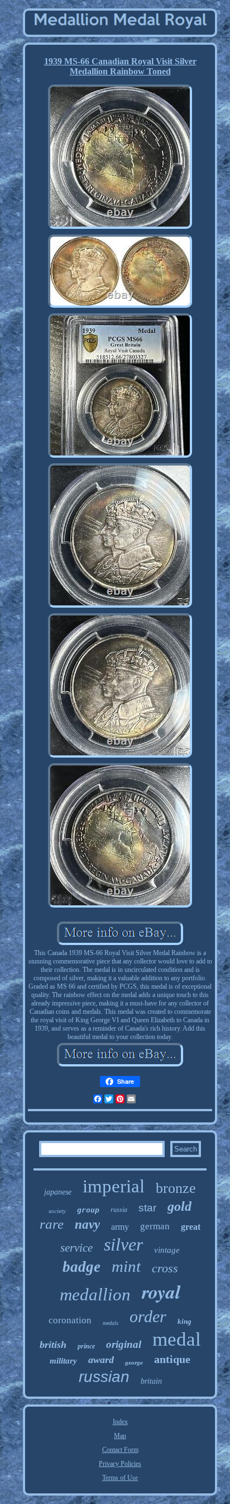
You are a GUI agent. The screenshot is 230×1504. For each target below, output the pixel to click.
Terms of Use (120, 1478)
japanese (57, 1192)
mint (126, 1266)
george (134, 1362)
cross (165, 1268)
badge (81, 1266)
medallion (95, 1294)
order (148, 1316)
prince (86, 1346)
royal (161, 1291)
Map (120, 1436)
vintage (167, 1250)
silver (123, 1244)
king (184, 1321)
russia (119, 1210)
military (63, 1360)
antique (172, 1359)
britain (151, 1381)
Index (120, 1422)
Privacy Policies (120, 1464)
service (76, 1247)
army (120, 1227)
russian (104, 1376)
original (123, 1344)
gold (179, 1206)
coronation (70, 1320)
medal (176, 1339)
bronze (176, 1188)
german (155, 1226)
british (53, 1344)
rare (52, 1224)
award (101, 1359)
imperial (114, 1186)
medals (110, 1323)
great (190, 1227)
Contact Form (120, 1450)
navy (87, 1225)
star (147, 1208)
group (88, 1210)
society (57, 1210)
